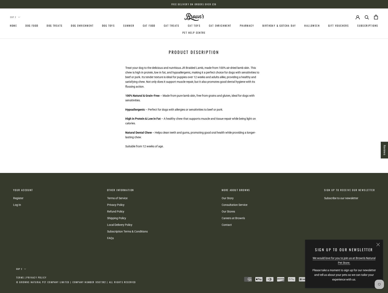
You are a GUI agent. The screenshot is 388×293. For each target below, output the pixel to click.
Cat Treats (171, 25)
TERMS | (21, 277)
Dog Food (31, 25)
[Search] (367, 17)
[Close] (378, 244)
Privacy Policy (115, 204)
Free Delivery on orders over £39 (193, 4)
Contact (227, 224)
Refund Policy (115, 211)
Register (18, 198)
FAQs (110, 238)
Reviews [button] (384, 150)
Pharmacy (247, 25)
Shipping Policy (116, 218)
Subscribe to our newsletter (341, 198)
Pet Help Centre (194, 32)
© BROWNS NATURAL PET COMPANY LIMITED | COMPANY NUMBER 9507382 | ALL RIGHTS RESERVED (76, 282)
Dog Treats (54, 25)
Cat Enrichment (220, 25)
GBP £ (13, 17)
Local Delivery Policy (119, 224)
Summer (128, 25)
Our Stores (228, 211)
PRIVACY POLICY (36, 277)
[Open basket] (376, 17)
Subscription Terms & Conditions (127, 231)
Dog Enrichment (82, 25)
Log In (17, 204)
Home (13, 25)
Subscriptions (367, 25)
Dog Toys (108, 25)
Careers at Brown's (233, 218)
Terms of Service (117, 198)
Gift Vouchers (338, 25)
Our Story (228, 198)
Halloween (312, 25)
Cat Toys (194, 25)
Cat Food (149, 25)
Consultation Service (234, 204)
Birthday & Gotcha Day (279, 25)
